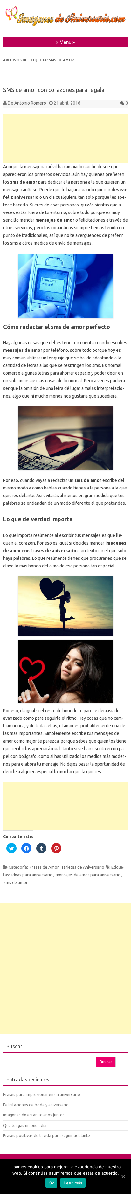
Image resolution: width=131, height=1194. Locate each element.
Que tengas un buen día (24, 1125)
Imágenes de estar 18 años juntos (34, 1115)
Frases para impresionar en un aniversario (41, 1094)
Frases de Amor (44, 867)
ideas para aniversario (31, 874)
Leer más (73, 1182)
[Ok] (123, 1176)
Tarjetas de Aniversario (82, 867)
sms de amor (16, 882)
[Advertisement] (65, 138)
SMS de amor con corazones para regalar (55, 90)
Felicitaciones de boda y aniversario (36, 1104)
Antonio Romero (30, 103)
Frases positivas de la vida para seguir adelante (46, 1135)
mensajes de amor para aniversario (88, 874)
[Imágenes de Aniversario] (65, 24)
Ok (51, 1182)
